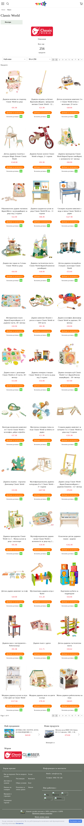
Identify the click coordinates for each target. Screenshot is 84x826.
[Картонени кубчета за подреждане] (68, 574)
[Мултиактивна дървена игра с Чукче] (41, 574)
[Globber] (31, 755)
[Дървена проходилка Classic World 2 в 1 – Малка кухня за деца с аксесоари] (13, 519)
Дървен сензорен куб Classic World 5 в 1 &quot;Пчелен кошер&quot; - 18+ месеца (69, 375)
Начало (3, 9)
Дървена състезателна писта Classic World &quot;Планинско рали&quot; (42, 265)
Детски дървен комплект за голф (14, 591)
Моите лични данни (42, 817)
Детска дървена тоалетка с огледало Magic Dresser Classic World (14, 156)
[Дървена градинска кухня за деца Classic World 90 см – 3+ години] (41, 192)
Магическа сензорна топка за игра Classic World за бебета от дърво (42, 429)
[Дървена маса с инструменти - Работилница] (13, 626)
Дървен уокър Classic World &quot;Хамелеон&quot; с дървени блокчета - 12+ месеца (69, 484)
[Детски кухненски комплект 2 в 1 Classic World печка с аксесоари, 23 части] (68, 82)
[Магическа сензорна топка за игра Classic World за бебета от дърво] (41, 410)
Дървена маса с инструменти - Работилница (14, 644)
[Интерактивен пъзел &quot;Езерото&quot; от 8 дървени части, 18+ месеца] (13, 301)
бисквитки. (20, 823)
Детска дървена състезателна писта (69, 644)
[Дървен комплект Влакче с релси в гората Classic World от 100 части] (41, 301)
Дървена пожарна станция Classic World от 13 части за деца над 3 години (42, 375)
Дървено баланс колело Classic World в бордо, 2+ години (42, 155)
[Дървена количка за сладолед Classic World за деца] (13, 82)
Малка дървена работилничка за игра (69, 696)
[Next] (38, 734)
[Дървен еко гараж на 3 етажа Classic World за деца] (13, 246)
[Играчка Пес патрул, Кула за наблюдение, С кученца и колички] (9, 734)
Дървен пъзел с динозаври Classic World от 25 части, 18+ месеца (14, 375)
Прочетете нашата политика (42, 813)
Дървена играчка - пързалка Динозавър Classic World (14, 483)
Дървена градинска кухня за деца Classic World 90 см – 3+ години (42, 211)
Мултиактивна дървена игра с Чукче (42, 592)
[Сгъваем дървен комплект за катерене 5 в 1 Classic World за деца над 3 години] (68, 410)
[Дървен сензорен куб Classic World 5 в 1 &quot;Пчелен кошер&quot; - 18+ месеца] (68, 355)
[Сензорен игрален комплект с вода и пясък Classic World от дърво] (68, 192)
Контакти (31, 778)
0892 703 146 (57, 778)
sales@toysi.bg (57, 773)
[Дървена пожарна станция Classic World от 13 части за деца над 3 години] (41, 355)
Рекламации (20, 778)
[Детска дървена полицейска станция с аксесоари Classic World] (68, 246)
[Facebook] (46, 782)
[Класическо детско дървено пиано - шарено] (68, 519)
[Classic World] (13, 755)
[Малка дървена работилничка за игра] (68, 678)
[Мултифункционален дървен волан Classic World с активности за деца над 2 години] (41, 519)
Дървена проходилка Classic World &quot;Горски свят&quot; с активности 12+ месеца (69, 156)
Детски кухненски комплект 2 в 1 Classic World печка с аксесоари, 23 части (69, 101)
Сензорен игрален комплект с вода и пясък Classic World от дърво (69, 211)
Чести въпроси (21, 774)
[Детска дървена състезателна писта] (68, 626)
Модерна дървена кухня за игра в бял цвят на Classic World (14, 696)
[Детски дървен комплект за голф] (13, 574)
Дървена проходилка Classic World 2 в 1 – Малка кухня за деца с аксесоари (14, 538)
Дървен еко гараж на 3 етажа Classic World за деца (14, 264)
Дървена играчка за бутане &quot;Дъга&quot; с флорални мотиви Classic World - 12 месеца (42, 102)
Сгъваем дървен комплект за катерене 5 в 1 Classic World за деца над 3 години (69, 429)
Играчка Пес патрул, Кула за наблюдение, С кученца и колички (27, 731)
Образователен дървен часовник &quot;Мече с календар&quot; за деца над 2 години (14, 211)
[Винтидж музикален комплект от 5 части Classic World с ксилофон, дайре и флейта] (13, 410)
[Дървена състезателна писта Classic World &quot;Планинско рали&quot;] (41, 246)
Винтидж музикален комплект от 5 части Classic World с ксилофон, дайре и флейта (14, 429)
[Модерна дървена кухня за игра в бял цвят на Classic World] (13, 678)
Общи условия (21, 783)
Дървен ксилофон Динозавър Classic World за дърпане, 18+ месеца (69, 320)
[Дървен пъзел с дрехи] (41, 626)
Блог (30, 783)
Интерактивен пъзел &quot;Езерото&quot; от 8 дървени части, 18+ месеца (14, 320)
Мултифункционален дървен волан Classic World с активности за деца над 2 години (41, 539)
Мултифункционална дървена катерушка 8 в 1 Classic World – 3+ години (41, 484)
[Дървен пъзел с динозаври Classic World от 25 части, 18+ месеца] (13, 355)
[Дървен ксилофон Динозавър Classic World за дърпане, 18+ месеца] (68, 301)
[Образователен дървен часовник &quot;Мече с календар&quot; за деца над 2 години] (13, 192)
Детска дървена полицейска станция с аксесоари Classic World (69, 265)
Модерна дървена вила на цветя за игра (42, 696)
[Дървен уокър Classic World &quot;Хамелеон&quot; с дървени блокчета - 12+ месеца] (68, 465)
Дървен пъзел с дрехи (42, 643)
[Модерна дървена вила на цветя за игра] (41, 678)
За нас (30, 774)
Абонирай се (50, 742)
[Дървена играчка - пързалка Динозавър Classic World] (13, 465)
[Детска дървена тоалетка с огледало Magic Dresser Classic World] (13, 137)
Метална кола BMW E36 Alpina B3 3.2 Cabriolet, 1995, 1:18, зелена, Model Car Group (66, 731)
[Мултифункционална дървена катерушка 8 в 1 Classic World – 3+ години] (41, 465)
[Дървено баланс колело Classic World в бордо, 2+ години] (41, 137)
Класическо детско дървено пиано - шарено (69, 537)
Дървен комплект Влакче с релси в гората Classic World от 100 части (42, 320)
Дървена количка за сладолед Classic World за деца (14, 100)
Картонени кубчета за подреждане (69, 592)
